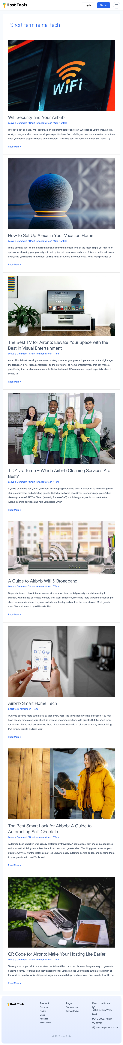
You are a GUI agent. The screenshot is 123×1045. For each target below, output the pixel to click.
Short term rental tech (40, 122)
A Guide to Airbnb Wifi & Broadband (42, 581)
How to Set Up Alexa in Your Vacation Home (50, 235)
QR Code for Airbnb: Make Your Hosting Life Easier (56, 954)
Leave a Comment (17, 122)
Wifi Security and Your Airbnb (36, 117)
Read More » (14, 146)
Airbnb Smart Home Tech (32, 703)
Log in (88, 5)
